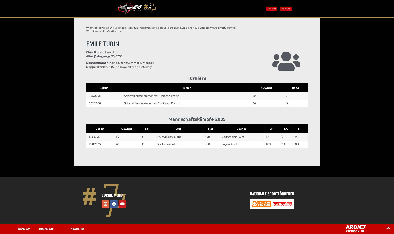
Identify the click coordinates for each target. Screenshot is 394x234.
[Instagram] (105, 204)
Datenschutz (46, 228)
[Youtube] (122, 204)
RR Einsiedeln (167, 144)
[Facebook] (114, 204)
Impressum (24, 228)
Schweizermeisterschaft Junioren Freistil (152, 96)
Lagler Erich (229, 144)
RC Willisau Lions (169, 137)
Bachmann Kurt (232, 137)
